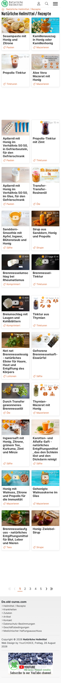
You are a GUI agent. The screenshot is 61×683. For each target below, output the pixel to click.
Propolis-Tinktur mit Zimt (44, 140)
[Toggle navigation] (55, 4)
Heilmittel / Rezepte (14, 606)
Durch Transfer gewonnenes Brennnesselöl (13, 405)
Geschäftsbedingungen (16, 627)
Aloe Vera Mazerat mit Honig (41, 76)
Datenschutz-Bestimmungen (19, 623)
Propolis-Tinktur (14, 72)
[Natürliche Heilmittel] (2, 9)
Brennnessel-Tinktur (42, 274)
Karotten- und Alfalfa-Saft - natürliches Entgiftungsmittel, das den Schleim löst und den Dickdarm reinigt (45, 448)
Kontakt (7, 620)
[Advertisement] (30, 104)
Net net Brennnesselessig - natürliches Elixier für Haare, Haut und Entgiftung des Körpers (15, 361)
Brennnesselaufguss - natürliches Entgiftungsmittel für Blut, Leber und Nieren (15, 536)
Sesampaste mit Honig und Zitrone (14, 39)
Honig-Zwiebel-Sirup (44, 530)
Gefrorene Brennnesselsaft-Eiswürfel (45, 354)
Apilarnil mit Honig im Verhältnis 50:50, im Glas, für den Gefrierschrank (15, 193)
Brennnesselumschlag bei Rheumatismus (15, 276)
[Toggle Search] (46, 3)
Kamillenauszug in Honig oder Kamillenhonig (44, 39)
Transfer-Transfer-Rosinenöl (40, 189)
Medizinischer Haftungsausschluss (22, 630)
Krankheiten (10, 609)
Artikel (7, 616)
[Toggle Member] (38, 3)
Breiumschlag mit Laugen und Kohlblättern (15, 317)
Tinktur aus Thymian (41, 316)
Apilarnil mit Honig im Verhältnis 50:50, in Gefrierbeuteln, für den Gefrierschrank (15, 147)
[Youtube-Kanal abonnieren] (30, 663)
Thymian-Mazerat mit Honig (41, 405)
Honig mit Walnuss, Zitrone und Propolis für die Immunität (15, 494)
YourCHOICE (26, 642)
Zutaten (7, 613)
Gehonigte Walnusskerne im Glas (45, 492)
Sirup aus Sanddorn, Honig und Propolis (45, 233)
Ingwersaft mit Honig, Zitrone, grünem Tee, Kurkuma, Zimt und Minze (13, 445)
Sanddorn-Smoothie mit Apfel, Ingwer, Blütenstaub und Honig (15, 236)
